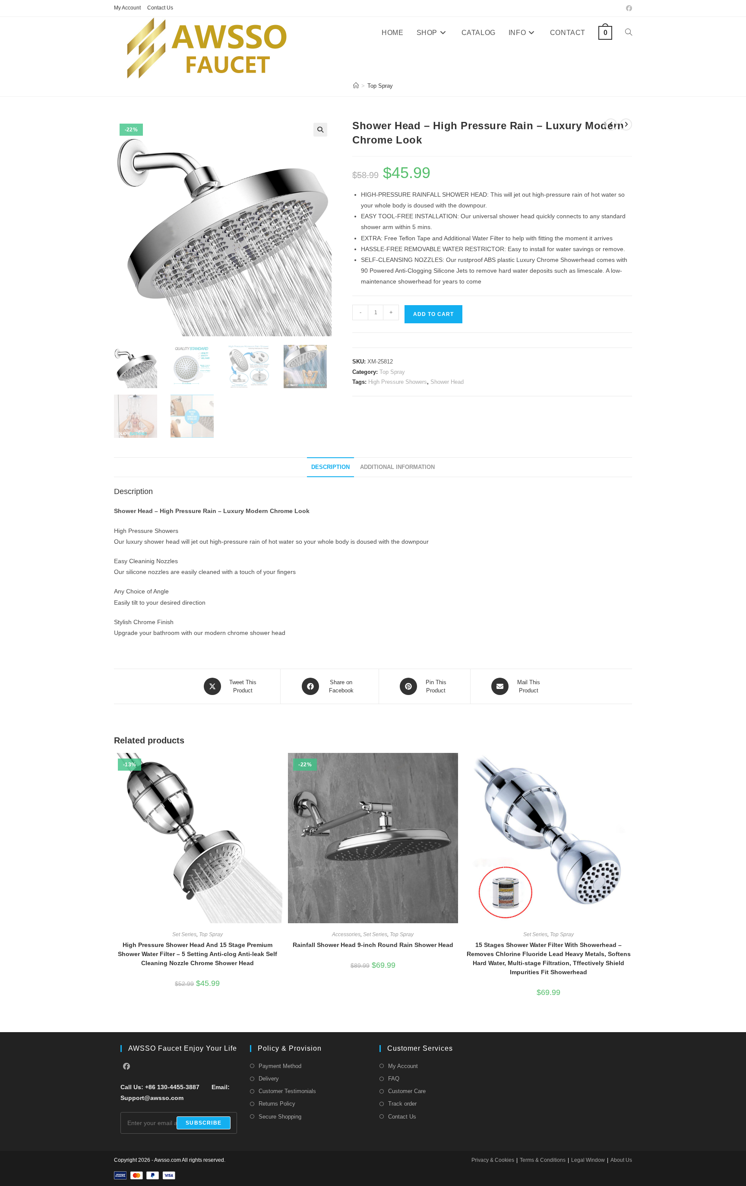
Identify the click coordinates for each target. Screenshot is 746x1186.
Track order (402, 1103)
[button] (320, 130)
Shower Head (447, 382)
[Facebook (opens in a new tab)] (627, 8)
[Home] (356, 86)
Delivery (269, 1078)
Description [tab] (330, 467)
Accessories (346, 934)
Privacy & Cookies (492, 1160)
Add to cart (433, 314)
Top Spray (380, 86)
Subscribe (203, 1123)
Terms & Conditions (543, 1160)
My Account (127, 8)
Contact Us (160, 8)
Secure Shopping (280, 1116)
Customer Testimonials (287, 1091)
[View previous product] (611, 124)
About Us (621, 1160)
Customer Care (407, 1091)
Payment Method (280, 1066)
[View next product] (626, 124)
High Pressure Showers (397, 382)
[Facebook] (126, 1067)
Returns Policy (277, 1103)
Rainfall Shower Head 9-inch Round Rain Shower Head (373, 944)
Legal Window (588, 1160)
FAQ (393, 1078)
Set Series (184, 934)
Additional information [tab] (397, 467)
